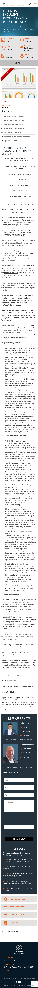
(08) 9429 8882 (26, 749)
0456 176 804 (26, 731)
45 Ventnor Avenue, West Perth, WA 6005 (19, 967)
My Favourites (21, 985)
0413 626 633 (26, 753)
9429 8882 (25, 727)
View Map (7, 971)
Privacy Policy (13, 985)
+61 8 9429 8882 (9, 960)
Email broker (25, 735)
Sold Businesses (30, 985)
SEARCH (18, 63)
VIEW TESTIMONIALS (26, 740)
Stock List (6, 985)
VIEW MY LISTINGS (11, 740)
